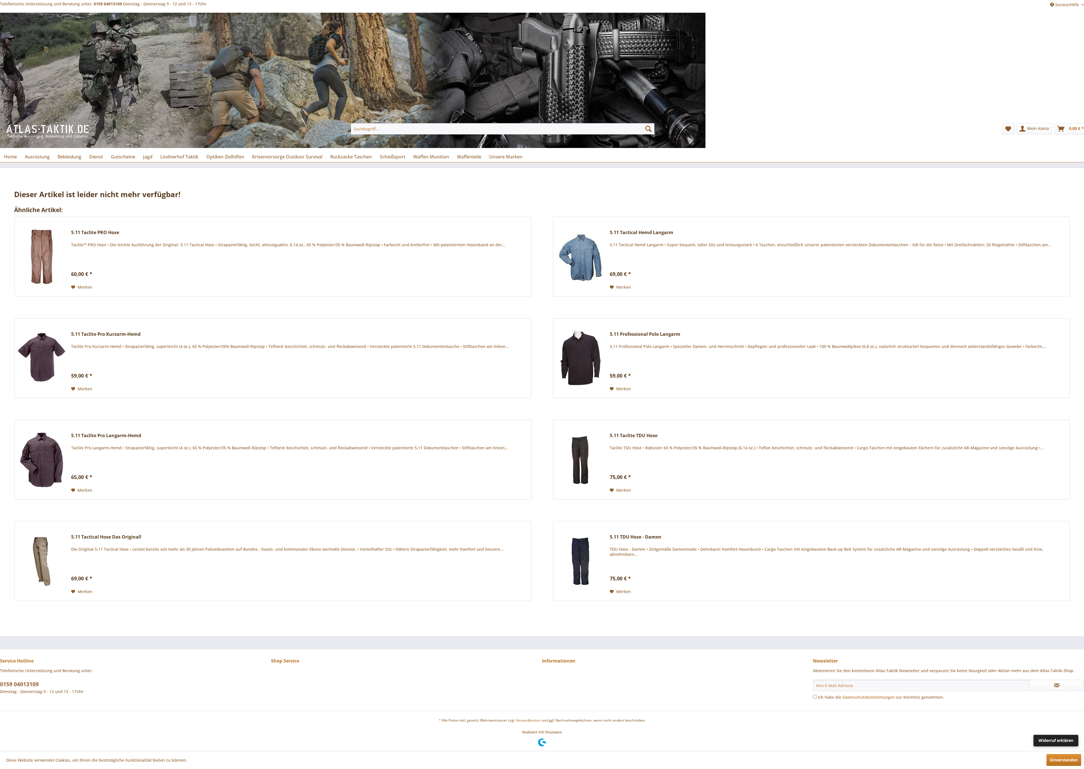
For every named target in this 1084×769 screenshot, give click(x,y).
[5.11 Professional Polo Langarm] (580, 358)
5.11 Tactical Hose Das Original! (106, 537)
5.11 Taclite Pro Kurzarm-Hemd (106, 334)
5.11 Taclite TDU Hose (633, 436)
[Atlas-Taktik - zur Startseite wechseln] (48, 134)
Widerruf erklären (1056, 740)
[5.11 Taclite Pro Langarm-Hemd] (41, 460)
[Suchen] (648, 128)
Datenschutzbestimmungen (868, 697)
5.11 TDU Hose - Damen (635, 537)
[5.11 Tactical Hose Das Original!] (41, 561)
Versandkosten (528, 720)
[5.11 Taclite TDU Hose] (580, 460)
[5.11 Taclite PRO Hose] (41, 257)
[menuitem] (502, 128)
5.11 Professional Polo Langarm (645, 334)
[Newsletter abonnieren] (1057, 685)
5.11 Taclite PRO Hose (95, 233)
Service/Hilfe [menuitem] (1067, 4)
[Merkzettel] (1008, 128)
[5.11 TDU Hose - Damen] (580, 561)
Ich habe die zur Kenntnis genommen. (881, 697)
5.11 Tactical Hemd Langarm (641, 233)
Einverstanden (1064, 760)
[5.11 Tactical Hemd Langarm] (580, 257)
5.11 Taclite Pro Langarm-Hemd (106, 436)
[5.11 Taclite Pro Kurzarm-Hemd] (41, 358)
